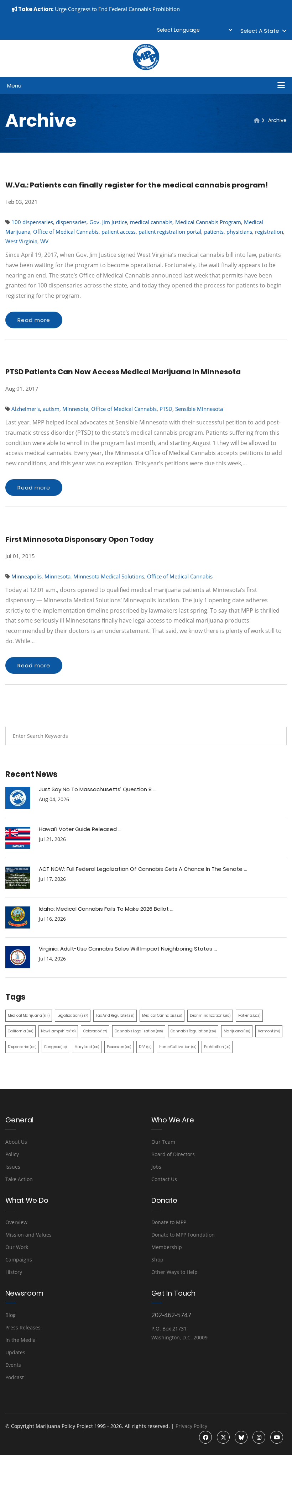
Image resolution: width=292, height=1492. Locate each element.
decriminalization (210, 1015)
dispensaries (71, 222)
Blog (10, 1315)
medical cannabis (151, 222)
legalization (72, 1015)
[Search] (276, 736)
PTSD (166, 408)
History (13, 1272)
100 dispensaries (32, 222)
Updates (15, 1352)
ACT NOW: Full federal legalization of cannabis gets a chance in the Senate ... (143, 869)
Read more (33, 320)
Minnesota (75, 408)
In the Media (20, 1340)
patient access (118, 231)
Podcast (14, 1377)
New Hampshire (58, 1031)
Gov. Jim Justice (108, 222)
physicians (239, 231)
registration (269, 231)
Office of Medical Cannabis (66, 231)
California (20, 1031)
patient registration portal (170, 231)
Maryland (86, 1046)
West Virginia (21, 241)
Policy (12, 1154)
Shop (157, 1259)
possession (119, 1046)
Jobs (156, 1166)
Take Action (19, 1179)
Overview (16, 1222)
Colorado (95, 1031)
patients (214, 231)
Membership (166, 1247)
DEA (145, 1046)
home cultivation (177, 1046)
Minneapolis (26, 576)
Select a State (261, 30)
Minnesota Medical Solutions (108, 576)
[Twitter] (223, 1437)
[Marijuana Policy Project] (146, 68)
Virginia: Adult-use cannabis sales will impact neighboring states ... (128, 948)
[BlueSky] (241, 1437)
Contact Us (164, 1179)
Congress (55, 1046)
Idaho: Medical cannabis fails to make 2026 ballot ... (106, 908)
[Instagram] (258, 1437)
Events (13, 1364)
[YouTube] (276, 1437)
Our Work (16, 1247)
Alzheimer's (25, 408)
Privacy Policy (191, 1426)
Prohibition (217, 1046)
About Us (16, 1141)
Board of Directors (173, 1154)
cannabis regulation (193, 1031)
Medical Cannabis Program (208, 222)
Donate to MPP (168, 1222)
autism (51, 408)
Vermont (269, 1031)
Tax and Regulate (115, 1015)
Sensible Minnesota (199, 408)
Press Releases (23, 1327)
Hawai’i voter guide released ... (80, 829)
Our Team (163, 1141)
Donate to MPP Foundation (183, 1234)
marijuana (237, 1031)
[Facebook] (205, 1437)
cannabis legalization (139, 1031)
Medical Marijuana (28, 1015)
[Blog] (257, 120)
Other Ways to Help (174, 1272)
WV (44, 241)
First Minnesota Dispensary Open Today (79, 539)
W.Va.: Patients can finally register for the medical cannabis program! (136, 185)
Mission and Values (28, 1234)
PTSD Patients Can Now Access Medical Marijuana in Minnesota (123, 372)
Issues (12, 1166)
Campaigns (18, 1259)
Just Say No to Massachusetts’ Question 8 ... (97, 789)
